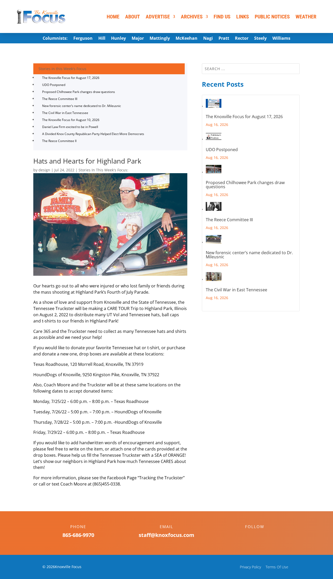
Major (138, 38)
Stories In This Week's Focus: (103, 169)
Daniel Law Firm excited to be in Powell (70, 127)
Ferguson (83, 38)
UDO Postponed (53, 85)
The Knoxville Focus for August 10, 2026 (70, 120)
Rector (241, 38)
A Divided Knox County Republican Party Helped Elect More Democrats (93, 134)
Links (242, 17)
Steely (260, 38)
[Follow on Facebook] (249, 535)
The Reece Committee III (59, 99)
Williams (281, 38)
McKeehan (186, 38)
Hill (101, 38)
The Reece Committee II (59, 141)
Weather (306, 17)
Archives (192, 17)
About (132, 17)
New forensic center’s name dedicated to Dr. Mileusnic (81, 106)
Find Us (222, 17)
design (44, 169)
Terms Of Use (277, 566)
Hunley (118, 38)
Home (113, 17)
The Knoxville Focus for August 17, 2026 (70, 78)
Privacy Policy (250, 566)
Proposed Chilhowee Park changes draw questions (78, 92)
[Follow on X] (260, 535)
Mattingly (160, 38)
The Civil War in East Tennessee (65, 113)
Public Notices (272, 17)
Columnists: (55, 38)
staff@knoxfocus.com (166, 534)
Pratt (224, 38)
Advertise (158, 17)
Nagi (208, 38)
